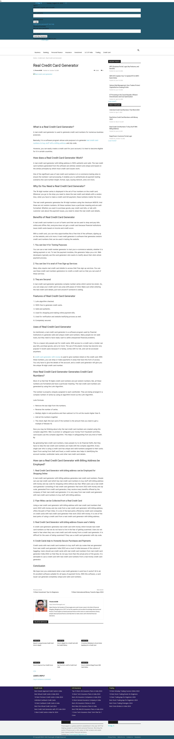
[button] (138, 50)
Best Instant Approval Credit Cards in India (48, 691)
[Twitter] (41, 3)
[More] (76, 585)
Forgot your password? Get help (43, 24)
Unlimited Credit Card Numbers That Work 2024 (124, 110)
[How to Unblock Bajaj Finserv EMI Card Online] (92, 655)
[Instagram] (37, 3)
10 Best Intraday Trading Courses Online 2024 (124, 691)
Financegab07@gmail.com (78, 734)
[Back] (66, 3)
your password (38, 19)
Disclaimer (138, 737)
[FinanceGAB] (41, 608)
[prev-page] (34, 671)
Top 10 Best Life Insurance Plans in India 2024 (87, 691)
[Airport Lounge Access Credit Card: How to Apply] (44, 633)
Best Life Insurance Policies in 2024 (83, 703)
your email (36, 34)
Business (37, 52)
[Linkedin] (39, 3)
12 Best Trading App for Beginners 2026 (122, 697)
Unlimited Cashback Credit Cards (45, 700)
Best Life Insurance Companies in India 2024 (86, 697)
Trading (97, 52)
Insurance (68, 52)
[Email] (71, 585)
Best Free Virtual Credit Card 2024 (45, 706)
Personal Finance (57, 52)
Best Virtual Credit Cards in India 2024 (46, 694)
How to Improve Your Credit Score (43, 665)
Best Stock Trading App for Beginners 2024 (123, 700)
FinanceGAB (38, 70)
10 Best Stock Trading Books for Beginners (123, 694)
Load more (111, 101)
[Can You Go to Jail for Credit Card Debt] (68, 655)
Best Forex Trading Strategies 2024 (120, 703)
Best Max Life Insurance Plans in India (84, 706)
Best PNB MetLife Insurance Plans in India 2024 (87, 709)
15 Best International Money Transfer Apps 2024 (87, 592)
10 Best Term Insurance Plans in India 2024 (86, 694)
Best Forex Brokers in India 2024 (120, 706)
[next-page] (35, 671)
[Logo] (33, 49)
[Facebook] (36, 3)
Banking (46, 52)
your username (38, 13)
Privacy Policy (112, 737)
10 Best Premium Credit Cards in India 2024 (48, 697)
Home (35, 58)
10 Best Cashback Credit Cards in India (47, 703)
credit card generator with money (48, 357)
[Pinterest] (57, 585)
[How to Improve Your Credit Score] (44, 655)
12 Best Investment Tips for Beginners (46, 592)
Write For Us (121, 737)
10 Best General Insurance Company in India (86, 700)
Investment (78, 52)
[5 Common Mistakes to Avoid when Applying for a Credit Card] (92, 633)
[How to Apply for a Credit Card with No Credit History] (68, 633)
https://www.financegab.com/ (57, 604)
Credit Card (106, 52)
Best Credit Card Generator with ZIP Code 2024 (49, 709)
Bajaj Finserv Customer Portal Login (120, 136)
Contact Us (130, 737)
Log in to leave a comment (42, 679)
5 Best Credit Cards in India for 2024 (46, 712)
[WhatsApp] (62, 585)
